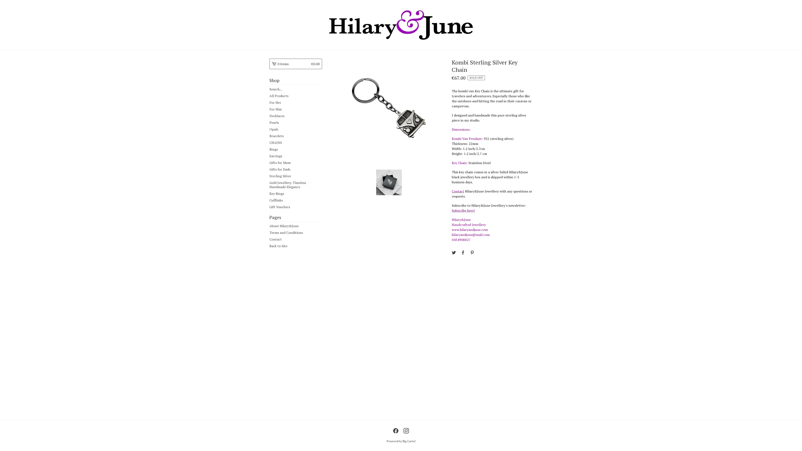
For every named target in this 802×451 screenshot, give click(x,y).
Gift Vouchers (279, 207)
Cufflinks (276, 200)
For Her (275, 102)
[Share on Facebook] (463, 253)
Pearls (274, 122)
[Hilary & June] (401, 25)
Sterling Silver (280, 176)
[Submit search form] (319, 89)
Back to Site (278, 246)
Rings (273, 149)
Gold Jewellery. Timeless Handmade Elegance (287, 184)
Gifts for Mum (280, 162)
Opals (273, 129)
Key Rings (276, 193)
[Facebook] (395, 430)
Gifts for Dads (279, 169)
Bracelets (276, 136)
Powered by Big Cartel (401, 441)
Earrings (275, 156)
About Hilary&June (284, 226)
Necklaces (276, 116)
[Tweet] (454, 253)
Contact (275, 239)
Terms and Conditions (286, 232)
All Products (278, 96)
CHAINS (275, 142)
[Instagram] (406, 430)
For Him (275, 109)
